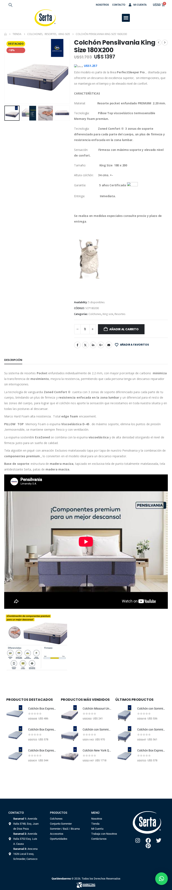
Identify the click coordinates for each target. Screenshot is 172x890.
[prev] (159, 42)
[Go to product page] (15, 714)
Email (109, 345)
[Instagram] (137, 840)
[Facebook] (148, 840)
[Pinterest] (148, 845)
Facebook (77, 345)
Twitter (85, 345)
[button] (10, 4)
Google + (101, 345)
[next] (165, 42)
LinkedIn (93, 345)
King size (108, 314)
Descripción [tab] (13, 360)
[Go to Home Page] (5, 34)
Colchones (95, 314)
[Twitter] (158, 840)
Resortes (120, 314)
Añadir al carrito (123, 329)
